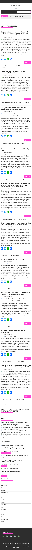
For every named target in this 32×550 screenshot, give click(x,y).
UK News (3, 516)
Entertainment (5, 65)
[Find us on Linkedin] (12, 537)
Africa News (5, 102)
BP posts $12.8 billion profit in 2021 (13, 259)
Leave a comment (5, 145)
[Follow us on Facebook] (4, 537)
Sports (2, 514)
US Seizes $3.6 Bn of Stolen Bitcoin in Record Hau (13, 331)
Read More (27, 62)
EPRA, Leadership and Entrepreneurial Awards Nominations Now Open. (13, 108)
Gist (1, 497)
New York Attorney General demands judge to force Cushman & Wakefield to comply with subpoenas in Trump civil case (15, 185)
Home (11, 16)
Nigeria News (4, 509)
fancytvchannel (8, 37)
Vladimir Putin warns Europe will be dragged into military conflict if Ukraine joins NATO (16, 366)
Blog (2, 487)
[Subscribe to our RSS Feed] (16, 537)
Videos (2, 521)
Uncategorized (12, 65)
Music (9, 453)
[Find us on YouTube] (20, 537)
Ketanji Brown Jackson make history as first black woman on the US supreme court (16, 223)
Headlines (3, 499)
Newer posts (26, 404)
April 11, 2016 (5, 470)
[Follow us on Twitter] (8, 537)
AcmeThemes (16, 547)
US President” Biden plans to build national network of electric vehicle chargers (15, 293)
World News (19, 65)
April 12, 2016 (5, 458)
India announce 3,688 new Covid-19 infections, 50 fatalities (13, 72)
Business (4, 288)
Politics (3, 179)
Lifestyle (3, 502)
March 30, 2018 (5, 447)
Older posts (5, 404)
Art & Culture (4, 485)
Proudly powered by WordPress (10, 546)
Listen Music (4, 453)
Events (9, 143)
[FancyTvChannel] (3, 11)
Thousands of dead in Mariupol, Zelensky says (15, 149)
